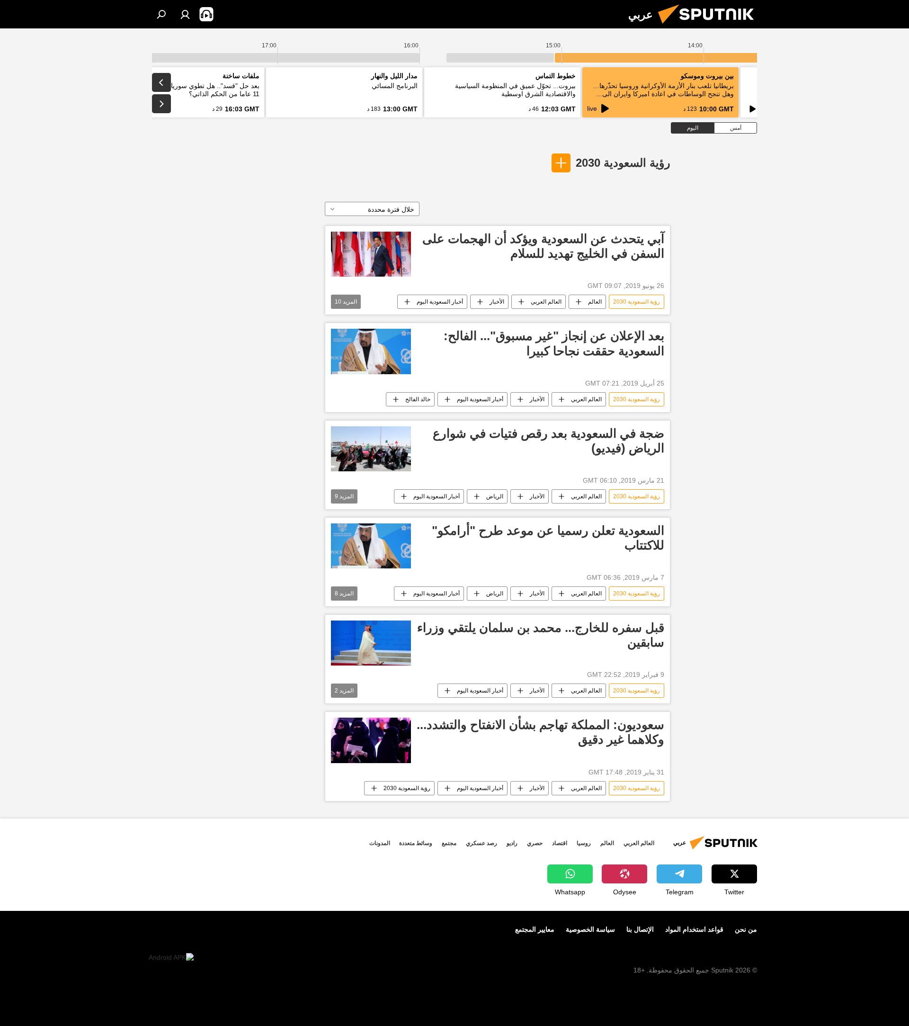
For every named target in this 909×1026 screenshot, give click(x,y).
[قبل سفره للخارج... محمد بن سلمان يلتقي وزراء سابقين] (371, 643)
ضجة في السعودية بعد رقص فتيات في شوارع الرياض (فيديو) (548, 440)
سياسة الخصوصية (590, 929)
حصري (535, 843)
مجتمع (449, 843)
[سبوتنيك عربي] (709, 26)
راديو (512, 843)
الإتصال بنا (640, 929)
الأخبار (497, 301)
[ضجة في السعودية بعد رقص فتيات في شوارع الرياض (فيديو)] (371, 448)
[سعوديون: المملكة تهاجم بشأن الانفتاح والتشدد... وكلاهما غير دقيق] (371, 740)
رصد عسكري (481, 843)
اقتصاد (559, 843)
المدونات (379, 843)
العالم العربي (546, 301)
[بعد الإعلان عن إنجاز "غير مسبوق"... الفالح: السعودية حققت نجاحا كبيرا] (371, 351)
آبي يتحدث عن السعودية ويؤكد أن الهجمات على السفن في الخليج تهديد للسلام (543, 246)
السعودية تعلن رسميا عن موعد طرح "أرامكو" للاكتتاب (548, 537)
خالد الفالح (417, 399)
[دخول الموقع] (185, 14)
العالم (595, 301)
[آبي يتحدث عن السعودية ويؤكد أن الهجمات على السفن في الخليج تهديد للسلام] (371, 254)
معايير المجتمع (534, 929)
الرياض (494, 496)
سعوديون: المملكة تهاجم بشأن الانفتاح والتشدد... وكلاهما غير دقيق (540, 732)
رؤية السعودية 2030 (623, 162)
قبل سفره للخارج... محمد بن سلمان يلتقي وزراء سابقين (540, 635)
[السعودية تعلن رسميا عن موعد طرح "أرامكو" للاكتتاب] (371, 545)
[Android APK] (171, 957)
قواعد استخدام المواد (694, 929)
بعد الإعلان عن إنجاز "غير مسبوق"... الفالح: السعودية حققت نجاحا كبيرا (554, 343)
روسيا (584, 843)
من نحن (746, 929)
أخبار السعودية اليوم (440, 301)
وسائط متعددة (415, 843)
